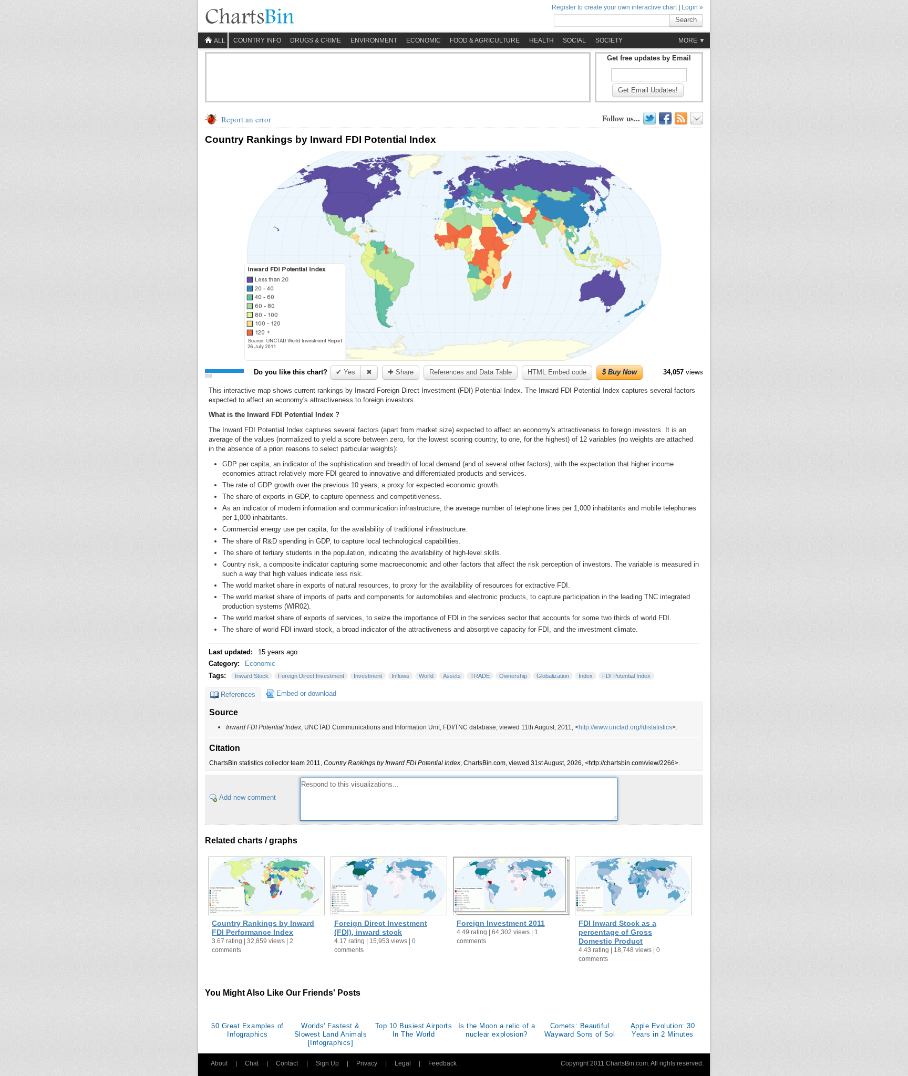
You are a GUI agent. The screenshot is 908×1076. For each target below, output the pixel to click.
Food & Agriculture (485, 40)
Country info (257, 40)
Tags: (218, 676)
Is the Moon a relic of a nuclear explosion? (496, 1030)
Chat (252, 1063)
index (586, 676)
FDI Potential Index (626, 676)
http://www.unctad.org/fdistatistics (625, 727)
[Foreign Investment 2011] (511, 887)
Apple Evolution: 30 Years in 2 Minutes (663, 1030)
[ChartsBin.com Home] (249, 16)
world (426, 676)
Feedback (442, 1063)
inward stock (252, 676)
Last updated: (232, 652)
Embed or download (306, 693)
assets (452, 676)
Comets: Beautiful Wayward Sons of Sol (579, 1030)
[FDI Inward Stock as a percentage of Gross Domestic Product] (633, 887)
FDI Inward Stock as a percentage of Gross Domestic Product (617, 932)
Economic (423, 40)
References (238, 694)
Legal (403, 1063)
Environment (373, 40)
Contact (287, 1063)
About (219, 1063)
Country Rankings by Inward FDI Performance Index (263, 927)
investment (368, 676)
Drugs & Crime (315, 40)
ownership (513, 676)
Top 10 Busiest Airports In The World (413, 1030)
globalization (552, 676)
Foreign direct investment (311, 676)
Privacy (366, 1063)
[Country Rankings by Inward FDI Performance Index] (266, 887)
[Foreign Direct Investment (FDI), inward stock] (389, 887)
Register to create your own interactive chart (614, 7)
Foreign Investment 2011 (501, 923)
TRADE (480, 676)
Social (574, 40)
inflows (400, 676)
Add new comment (247, 797)
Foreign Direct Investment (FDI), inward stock (380, 927)
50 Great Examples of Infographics (247, 1030)
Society (609, 40)
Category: (225, 663)
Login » (692, 7)
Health (541, 40)
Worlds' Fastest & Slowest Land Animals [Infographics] (330, 1034)
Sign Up (327, 1063)
